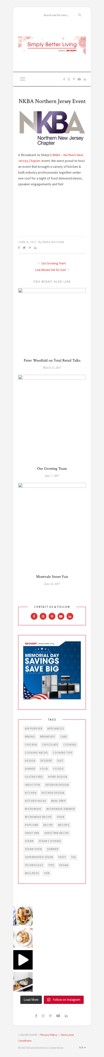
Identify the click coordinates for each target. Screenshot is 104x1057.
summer (52, 849)
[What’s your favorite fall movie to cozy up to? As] (23, 960)
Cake (63, 736)
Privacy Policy (48, 1035)
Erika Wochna (53, 242)
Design (30, 760)
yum (47, 873)
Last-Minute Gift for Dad (51, 270)
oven (60, 817)
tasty (62, 857)
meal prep (58, 801)
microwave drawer (60, 809)
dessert (46, 760)
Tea (73, 857)
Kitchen (31, 793)
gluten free (34, 776)
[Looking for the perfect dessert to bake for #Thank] (23, 938)
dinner (30, 768)
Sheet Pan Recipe (56, 833)
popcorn (31, 825)
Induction (32, 784)
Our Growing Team (53, 263)
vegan (63, 865)
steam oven (33, 849)
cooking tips (62, 752)
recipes (63, 825)
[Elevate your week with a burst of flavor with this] (23, 982)
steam (29, 841)
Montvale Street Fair (52, 576)
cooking (69, 744)
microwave (33, 809)
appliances (55, 728)
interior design (57, 784)
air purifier (33, 728)
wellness (32, 873)
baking (30, 736)
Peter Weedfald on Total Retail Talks (52, 360)
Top (81, 1047)
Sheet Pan (32, 833)
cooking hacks (36, 752)
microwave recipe (38, 817)
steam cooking (50, 841)
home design (57, 776)
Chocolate (50, 744)
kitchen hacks (35, 801)
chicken (31, 744)
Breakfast (47, 736)
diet (60, 760)
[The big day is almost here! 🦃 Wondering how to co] (23, 916)
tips (51, 865)
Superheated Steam (39, 857)
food (44, 768)
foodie (58, 768)
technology (34, 865)
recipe (48, 825)
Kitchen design (53, 793)
